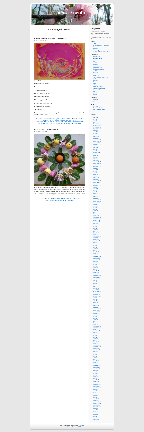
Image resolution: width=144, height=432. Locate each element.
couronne (53, 198)
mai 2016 (95, 266)
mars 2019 (95, 212)
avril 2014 (95, 302)
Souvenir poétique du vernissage (101, 51)
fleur (94, 61)
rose (94, 91)
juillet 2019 (95, 206)
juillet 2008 (95, 409)
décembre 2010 (97, 364)
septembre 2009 (97, 387)
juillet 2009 (95, 390)
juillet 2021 (95, 169)
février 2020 (96, 196)
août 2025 (95, 130)
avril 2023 (95, 155)
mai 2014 (95, 300)
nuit (53, 120)
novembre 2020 (97, 182)
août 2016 (95, 261)
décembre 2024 (97, 139)
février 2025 (96, 136)
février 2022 (96, 158)
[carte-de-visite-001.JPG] (59, 79)
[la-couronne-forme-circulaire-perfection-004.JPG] (59, 186)
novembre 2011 (97, 346)
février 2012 (96, 342)
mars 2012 (95, 340)
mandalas (95, 64)
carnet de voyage (97, 58)
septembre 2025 (97, 128)
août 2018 (95, 223)
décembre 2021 (97, 161)
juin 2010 (95, 373)
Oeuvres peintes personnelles (100, 77)
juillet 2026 (95, 117)
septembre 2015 (97, 278)
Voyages (95, 94)
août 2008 (95, 408)
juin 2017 (95, 245)
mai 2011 (95, 356)
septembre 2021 (97, 166)
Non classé (95, 74)
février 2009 (96, 398)
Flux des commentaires (99, 109)
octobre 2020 (96, 184)
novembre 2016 (97, 256)
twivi (94, 101)
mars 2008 (95, 416)
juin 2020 (95, 190)
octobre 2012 (96, 329)
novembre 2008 (97, 403)
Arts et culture (45, 122)
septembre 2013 (97, 313)
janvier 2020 (96, 198)
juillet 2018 (95, 225)
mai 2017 (95, 247)
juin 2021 (95, 171)
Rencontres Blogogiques (63, 123)
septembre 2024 (97, 144)
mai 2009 (95, 394)
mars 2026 (95, 122)
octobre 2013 (96, 312)
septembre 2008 (97, 406)
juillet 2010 (95, 372)
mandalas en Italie (97, 67)
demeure (52, 118)
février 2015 (96, 288)
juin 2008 (95, 411)
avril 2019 (95, 210)
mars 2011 (95, 359)
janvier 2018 (96, 234)
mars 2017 (95, 250)
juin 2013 (95, 316)
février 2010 (96, 379)
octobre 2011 (96, 348)
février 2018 (96, 233)
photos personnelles (78, 122)
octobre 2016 (96, 258)
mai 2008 (95, 413)
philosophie (67, 122)
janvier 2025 (96, 138)
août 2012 (95, 332)
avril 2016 (95, 267)
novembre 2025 (97, 127)
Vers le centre (72, 12)
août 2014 (95, 297)
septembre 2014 (97, 296)
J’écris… (95, 43)
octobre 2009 (96, 386)
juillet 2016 (95, 263)
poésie (40, 123)
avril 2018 (95, 229)
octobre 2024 (96, 143)
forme (64, 198)
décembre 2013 (97, 308)
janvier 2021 (96, 179)
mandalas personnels (57, 200)
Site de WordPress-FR (98, 111)
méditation (95, 72)
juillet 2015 (95, 280)
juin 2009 (95, 392)
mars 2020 (95, 195)
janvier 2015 (96, 289)
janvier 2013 (96, 324)
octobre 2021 (96, 165)
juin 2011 (95, 354)
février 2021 (96, 177)
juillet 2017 (95, 244)
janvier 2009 (96, 400)
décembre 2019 (97, 199)
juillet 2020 (95, 188)
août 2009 (95, 389)
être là (58, 118)
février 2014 (96, 305)
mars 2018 (95, 231)
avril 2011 (95, 357)
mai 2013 (95, 318)
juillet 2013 (95, 315)
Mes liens (95, 48)
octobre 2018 (96, 220)
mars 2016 (95, 269)
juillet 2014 (95, 299)
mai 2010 (95, 375)
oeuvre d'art (59, 122)
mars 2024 (95, 150)
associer (40, 118)
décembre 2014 (97, 291)
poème (57, 120)
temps (74, 120)
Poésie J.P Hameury (66, 120)
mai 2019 (95, 209)
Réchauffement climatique (99, 88)
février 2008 (96, 417)
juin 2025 (95, 133)
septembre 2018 (97, 221)
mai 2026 (95, 120)
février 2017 (96, 251)
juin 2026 (95, 119)
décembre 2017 (97, 236)
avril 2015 (95, 285)
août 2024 (95, 146)
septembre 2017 (97, 240)
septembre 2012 (97, 330)
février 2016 (96, 270)
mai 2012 (95, 337)
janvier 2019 (96, 215)
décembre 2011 (97, 345)
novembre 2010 (97, 365)
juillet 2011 (95, 353)
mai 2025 (95, 135)
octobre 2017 (96, 239)
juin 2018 (95, 226)
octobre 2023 (96, 152)
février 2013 (96, 323)
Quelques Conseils (49, 123)
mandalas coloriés (97, 66)
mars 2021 (95, 176)
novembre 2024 (97, 141)
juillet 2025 (95, 131)
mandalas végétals (97, 70)
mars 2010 (95, 378)
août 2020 (95, 187)
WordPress (81, 425)
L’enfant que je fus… (98, 46)
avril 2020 (95, 193)
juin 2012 (95, 335)
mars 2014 (95, 304)
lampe (73, 118)
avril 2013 (95, 319)
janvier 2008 (96, 419)
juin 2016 (95, 264)
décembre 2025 (97, 125)
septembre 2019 (97, 204)
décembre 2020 (97, 180)
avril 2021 (95, 174)
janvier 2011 (96, 362)
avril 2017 (95, 248)
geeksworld (96, 99)
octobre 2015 (96, 277)
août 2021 (95, 168)
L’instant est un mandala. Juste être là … (51, 38)
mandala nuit (47, 120)
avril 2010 (95, 376)
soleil (74, 198)
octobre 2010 (96, 367)
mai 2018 (95, 228)
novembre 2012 (97, 327)
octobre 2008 (96, 405)
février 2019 (96, 214)
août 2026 (95, 116)
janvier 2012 (96, 343)
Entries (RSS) (66, 426)
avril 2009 (95, 395)
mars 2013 (95, 321)
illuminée (63, 118)
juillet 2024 (95, 147)
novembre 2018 (97, 218)
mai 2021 (95, 173)
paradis (95, 78)
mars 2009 (95, 397)
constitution (96, 59)
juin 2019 (95, 207)
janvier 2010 (96, 381)
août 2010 (95, 370)
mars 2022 (95, 157)
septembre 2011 (97, 349)
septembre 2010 (97, 368)
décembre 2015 (97, 274)
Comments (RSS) (76, 426)
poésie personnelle (98, 85)
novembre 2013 (97, 310)
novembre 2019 (97, 201)
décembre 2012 (97, 326)
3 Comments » (76, 123)
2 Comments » (69, 200)
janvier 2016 (96, 272)
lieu (77, 118)
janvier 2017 (96, 253)
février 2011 (96, 360)
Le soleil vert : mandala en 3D (46, 130)
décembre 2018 (97, 217)
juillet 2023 (95, 154)
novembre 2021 (97, 163)
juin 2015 (95, 282)
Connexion (95, 106)
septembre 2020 (97, 185)
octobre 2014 (96, 294)
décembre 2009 (97, 383)
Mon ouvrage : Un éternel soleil (101, 50)
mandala (81, 118)
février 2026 (96, 124)
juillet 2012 (95, 334)
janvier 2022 (96, 160)
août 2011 (95, 351)
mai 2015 (95, 283)
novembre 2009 (97, 384)
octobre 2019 (96, 203)
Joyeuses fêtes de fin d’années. (101, 45)
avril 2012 (95, 338)
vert (77, 198)
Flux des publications (98, 107)
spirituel (95, 93)
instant (68, 118)
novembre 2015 (97, 275)
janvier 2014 (96, 307)
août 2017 (95, 242)
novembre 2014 (97, 293)
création (46, 118)
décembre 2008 (97, 402)
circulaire (47, 198)
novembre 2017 (97, 237)
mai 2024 (95, 149)
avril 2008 (95, 414)
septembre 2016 (97, 259)
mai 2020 (95, 191)
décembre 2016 (97, 255)
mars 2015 (95, 286)
